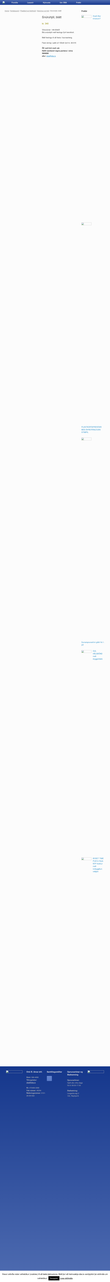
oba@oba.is (51, 56)
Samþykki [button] (54, 1278)
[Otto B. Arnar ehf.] (4, 2)
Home (7, 11)
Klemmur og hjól (43, 11)
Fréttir (78, 2)
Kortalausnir (14, 11)
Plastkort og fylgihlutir (28, 11)
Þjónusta (46, 2)
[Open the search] (106, 2)
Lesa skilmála (66, 1278)
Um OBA (63, 2)
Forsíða (15, 2)
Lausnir (30, 2)
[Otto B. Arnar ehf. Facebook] (49, 1078)
